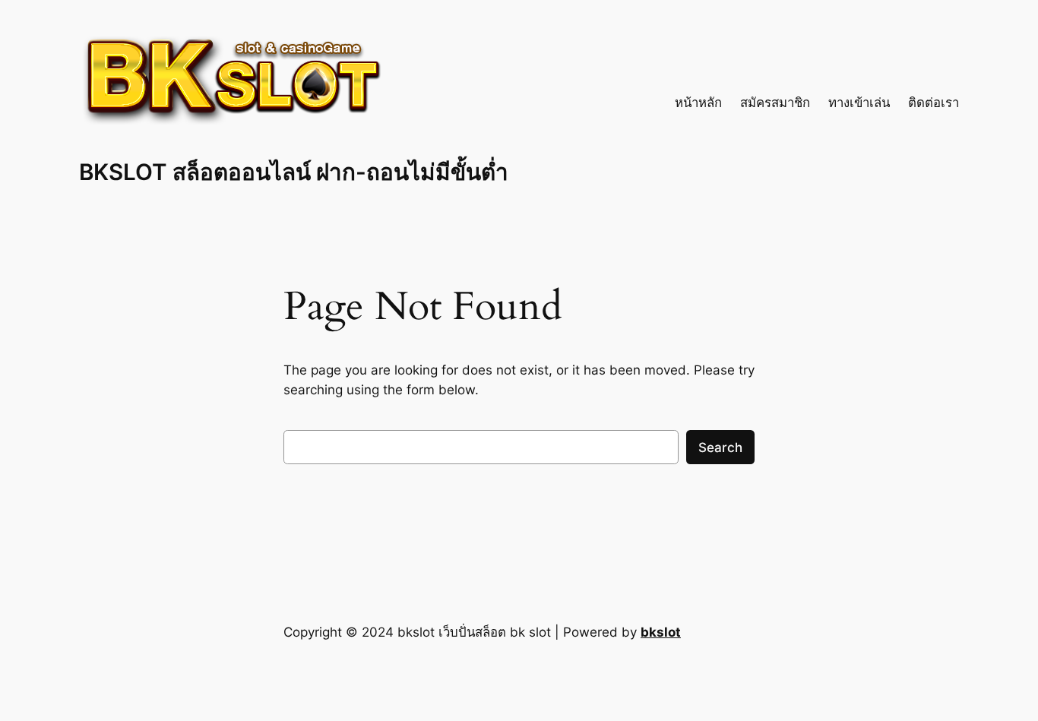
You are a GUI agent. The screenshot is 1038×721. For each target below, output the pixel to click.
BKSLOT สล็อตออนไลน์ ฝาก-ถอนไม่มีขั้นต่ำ (293, 171)
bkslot (661, 632)
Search (720, 447)
